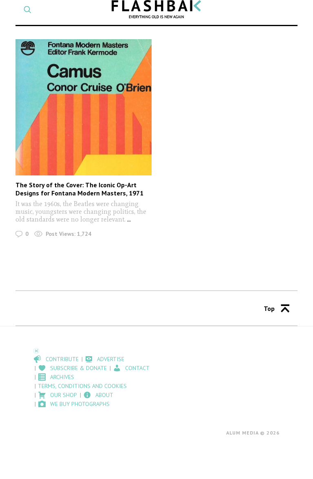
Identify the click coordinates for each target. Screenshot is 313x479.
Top (269, 308)
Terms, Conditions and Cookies (82, 386)
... (129, 219)
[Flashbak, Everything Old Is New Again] (156, 9)
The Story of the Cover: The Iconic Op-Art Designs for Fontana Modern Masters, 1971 (79, 189)
